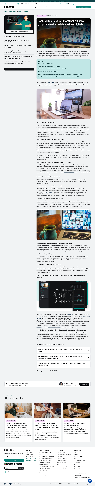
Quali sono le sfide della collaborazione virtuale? (52, 69)
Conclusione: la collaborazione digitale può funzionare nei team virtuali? (58, 77)
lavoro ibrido (51, 82)
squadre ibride (71, 314)
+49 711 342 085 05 (31, 458)
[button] (62, 4)
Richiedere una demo (83, 7)
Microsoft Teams (47, 192)
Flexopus (39, 327)
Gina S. (56, 15)
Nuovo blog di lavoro (10, 11)
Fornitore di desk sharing (54, 327)
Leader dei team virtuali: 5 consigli (48, 71)
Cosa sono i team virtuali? (45, 63)
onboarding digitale (69, 172)
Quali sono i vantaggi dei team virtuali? (49, 66)
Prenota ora (84, 384)
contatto (14, 460)
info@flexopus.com (31, 460)
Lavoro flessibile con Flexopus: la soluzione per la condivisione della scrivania (60, 74)
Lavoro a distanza (23, 11)
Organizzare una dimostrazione (19, 31)
